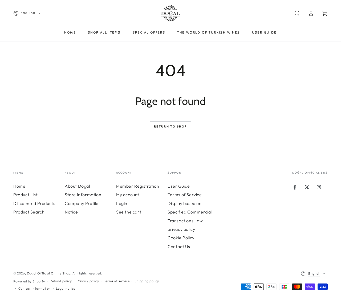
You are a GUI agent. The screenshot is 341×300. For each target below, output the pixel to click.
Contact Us (179, 246)
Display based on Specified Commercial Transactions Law (190, 212)
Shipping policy (147, 281)
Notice (71, 212)
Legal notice (65, 288)
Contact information (34, 288)
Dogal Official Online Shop (49, 273)
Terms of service (117, 281)
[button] (297, 13)
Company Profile (82, 203)
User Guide (179, 186)
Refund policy (61, 281)
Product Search (28, 212)
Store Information (83, 194)
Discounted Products (34, 203)
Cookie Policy (181, 237)
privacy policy (181, 229)
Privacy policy (88, 281)
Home (19, 186)
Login (121, 203)
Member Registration (137, 186)
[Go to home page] (170, 13)
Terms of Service (185, 194)
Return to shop (170, 126)
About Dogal (77, 186)
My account (127, 194)
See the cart (128, 212)
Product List (25, 194)
